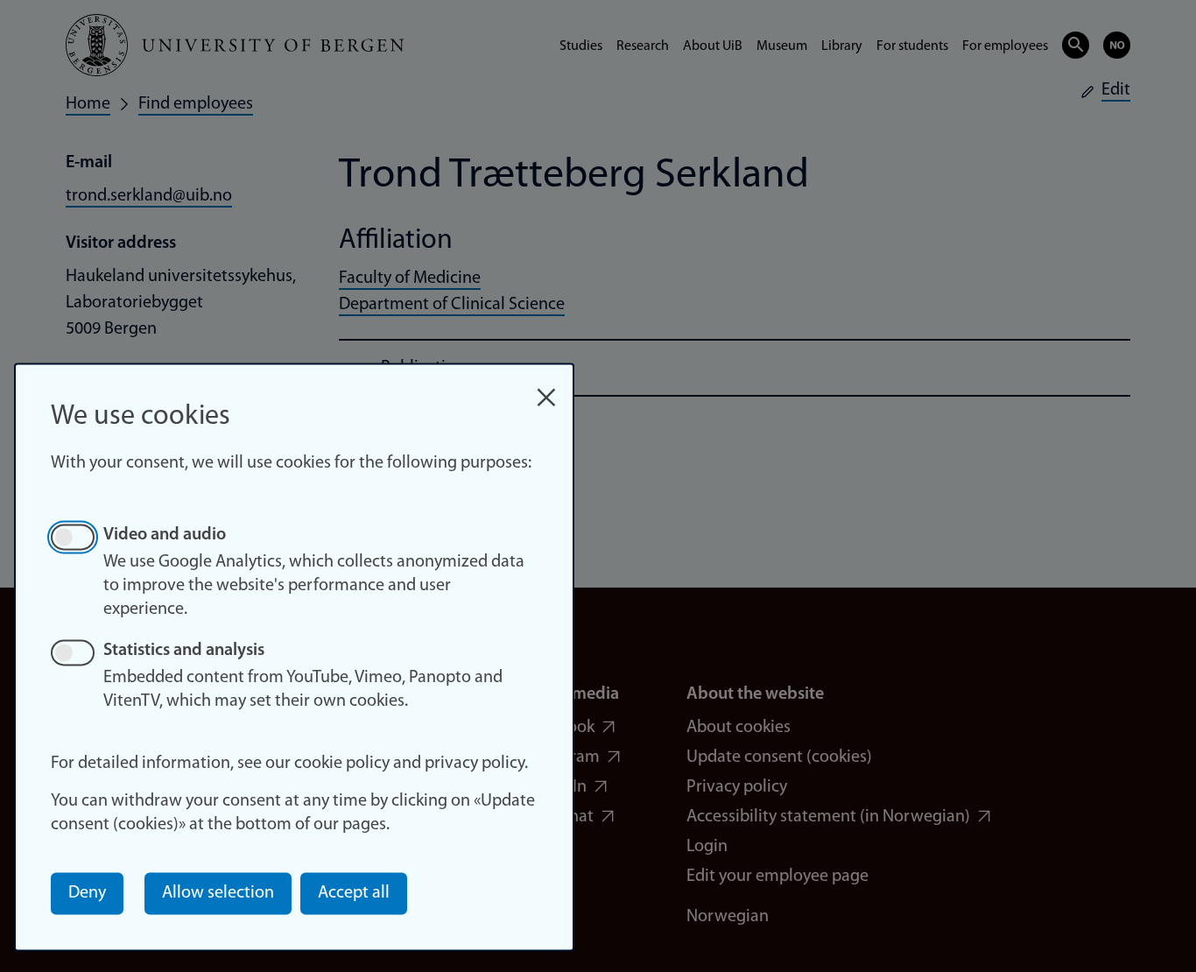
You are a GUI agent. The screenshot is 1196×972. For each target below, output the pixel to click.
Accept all (354, 893)
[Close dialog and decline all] (546, 388)
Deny (87, 893)
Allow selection (218, 893)
